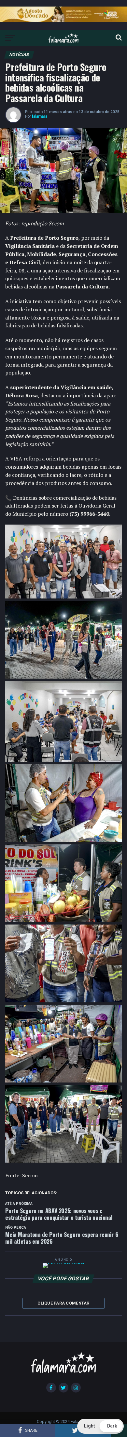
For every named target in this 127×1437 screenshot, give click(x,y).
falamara (39, 116)
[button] (100, 1426)
